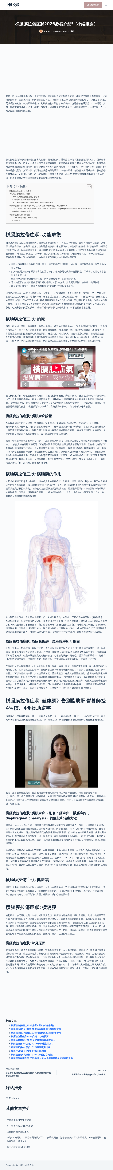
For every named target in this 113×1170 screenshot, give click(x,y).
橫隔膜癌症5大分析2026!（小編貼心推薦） (32, 1054)
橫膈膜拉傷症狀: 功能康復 (20, 190)
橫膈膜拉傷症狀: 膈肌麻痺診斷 (28, 197)
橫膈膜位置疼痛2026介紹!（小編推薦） (31, 1036)
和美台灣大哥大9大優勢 (18, 1147)
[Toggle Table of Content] (88, 186)
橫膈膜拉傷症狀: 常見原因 (27, 218)
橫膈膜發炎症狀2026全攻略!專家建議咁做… (33, 1040)
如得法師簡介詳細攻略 (18, 1131)
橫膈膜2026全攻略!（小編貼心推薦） (30, 1050)
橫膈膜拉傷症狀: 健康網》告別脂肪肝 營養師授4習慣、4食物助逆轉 (38, 205)
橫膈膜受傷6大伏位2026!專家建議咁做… (31, 1047)
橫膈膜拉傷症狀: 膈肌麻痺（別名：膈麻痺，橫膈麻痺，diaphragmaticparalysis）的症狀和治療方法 (54, 209)
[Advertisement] (56, 71)
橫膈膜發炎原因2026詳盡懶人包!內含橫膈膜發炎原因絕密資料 (42, 1058)
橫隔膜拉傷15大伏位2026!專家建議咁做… (32, 1043)
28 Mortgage (12, 1098)
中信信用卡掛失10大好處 (19, 1120)
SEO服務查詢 (93, 4)
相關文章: (17, 220)
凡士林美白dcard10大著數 (20, 1126)
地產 (72, 31)
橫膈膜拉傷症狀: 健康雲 (22, 211)
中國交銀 (12, 5)
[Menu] (106, 5)
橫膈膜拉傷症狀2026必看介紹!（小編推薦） (33, 1025)
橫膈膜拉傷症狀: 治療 (21, 194)
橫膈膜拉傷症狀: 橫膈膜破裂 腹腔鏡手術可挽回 (35, 203)
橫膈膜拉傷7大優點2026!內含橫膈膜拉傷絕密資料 (36, 1029)
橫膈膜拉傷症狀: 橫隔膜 (19, 214)
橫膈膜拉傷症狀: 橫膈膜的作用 (26, 199)
